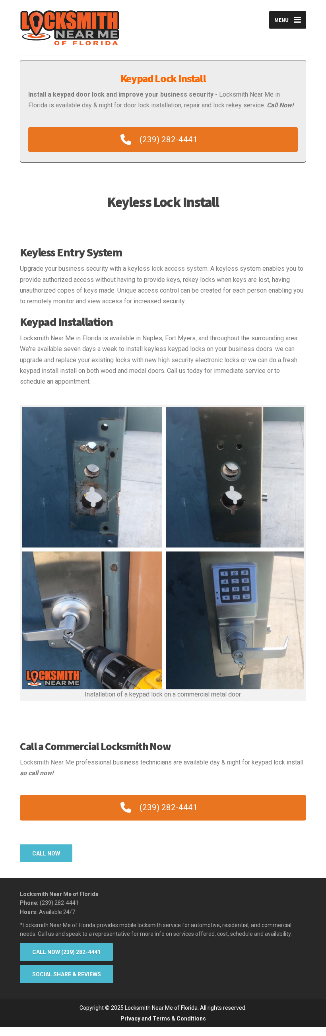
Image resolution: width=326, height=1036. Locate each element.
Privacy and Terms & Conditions (163, 1018)
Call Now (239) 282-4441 (66, 952)
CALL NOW (46, 853)
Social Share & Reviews (66, 974)
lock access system (179, 268)
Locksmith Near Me (47, 762)
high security (176, 360)
